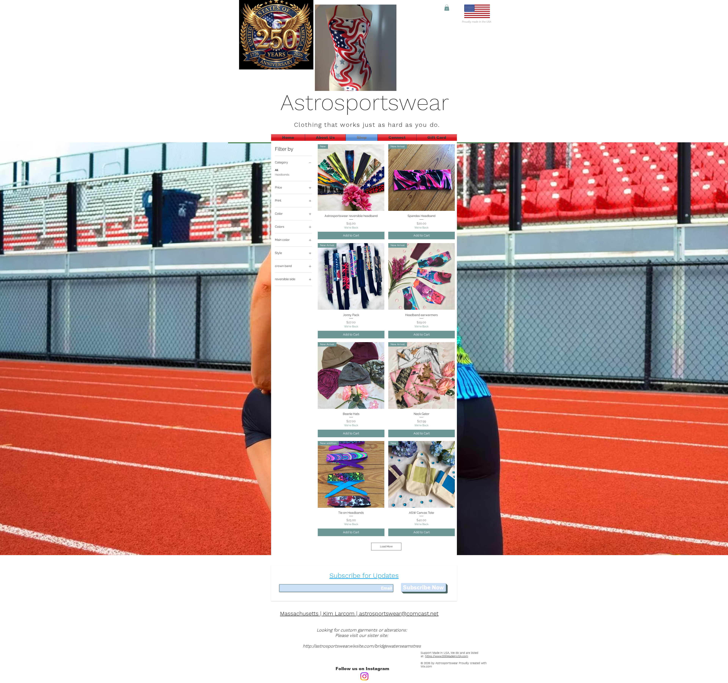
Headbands (282, 174)
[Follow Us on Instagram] (364, 676)
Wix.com (427, 666)
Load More (386, 546)
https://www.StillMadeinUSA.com (446, 656)
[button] (446, 8)
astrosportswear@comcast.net (399, 613)
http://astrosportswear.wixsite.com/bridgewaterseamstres (362, 646)
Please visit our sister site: (361, 635)
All (276, 170)
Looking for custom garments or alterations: (362, 630)
